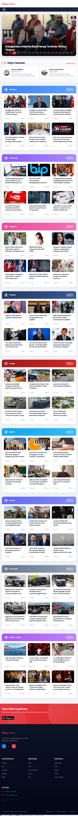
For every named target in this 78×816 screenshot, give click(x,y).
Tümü (69, 89)
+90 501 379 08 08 (10, 791)
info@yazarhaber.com (11, 795)
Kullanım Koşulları (62, 811)
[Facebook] (4, 746)
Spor (3, 766)
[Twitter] (9, 746)
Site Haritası (72, 811)
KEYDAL (12, 799)
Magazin (4, 773)
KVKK (56, 773)
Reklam (56, 770)
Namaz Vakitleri (33, 770)
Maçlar (30, 773)
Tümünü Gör (70, 63)
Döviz (29, 763)
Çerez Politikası (58, 777)
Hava (29, 766)
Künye (56, 766)
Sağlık (3, 777)
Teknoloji (4, 770)
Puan (29, 777)
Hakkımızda (57, 763)
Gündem (4, 763)
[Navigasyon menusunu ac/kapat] (4, 9)
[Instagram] (14, 746)
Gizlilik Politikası (50, 811)
